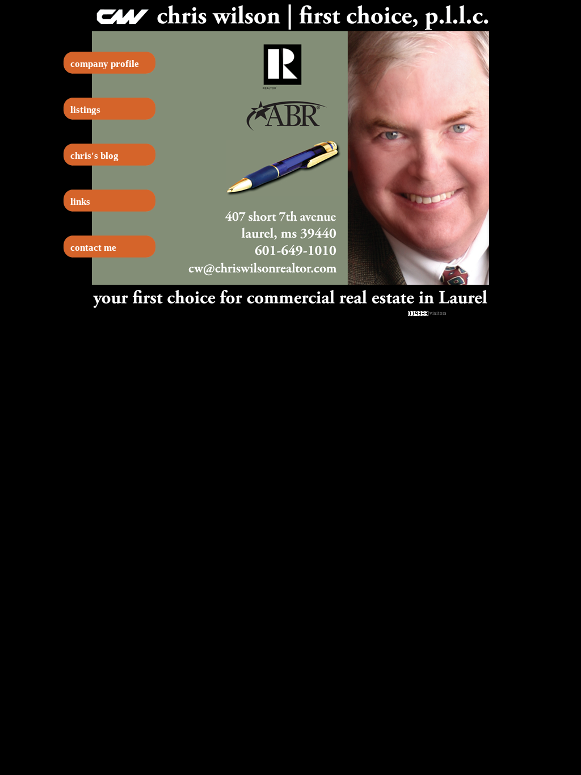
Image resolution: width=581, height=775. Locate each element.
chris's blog (94, 155)
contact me (93, 247)
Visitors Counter (468, 313)
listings (85, 109)
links (80, 201)
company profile (104, 63)
